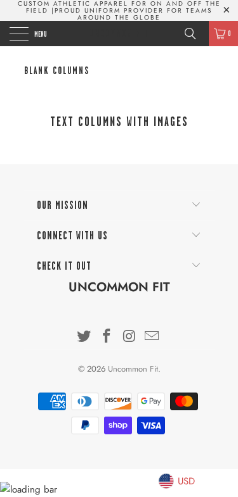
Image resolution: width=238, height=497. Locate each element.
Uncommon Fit (119, 33)
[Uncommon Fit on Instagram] (130, 337)
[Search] (194, 33)
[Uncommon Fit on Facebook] (107, 337)
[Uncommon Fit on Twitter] (84, 337)
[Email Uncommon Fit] (152, 337)
